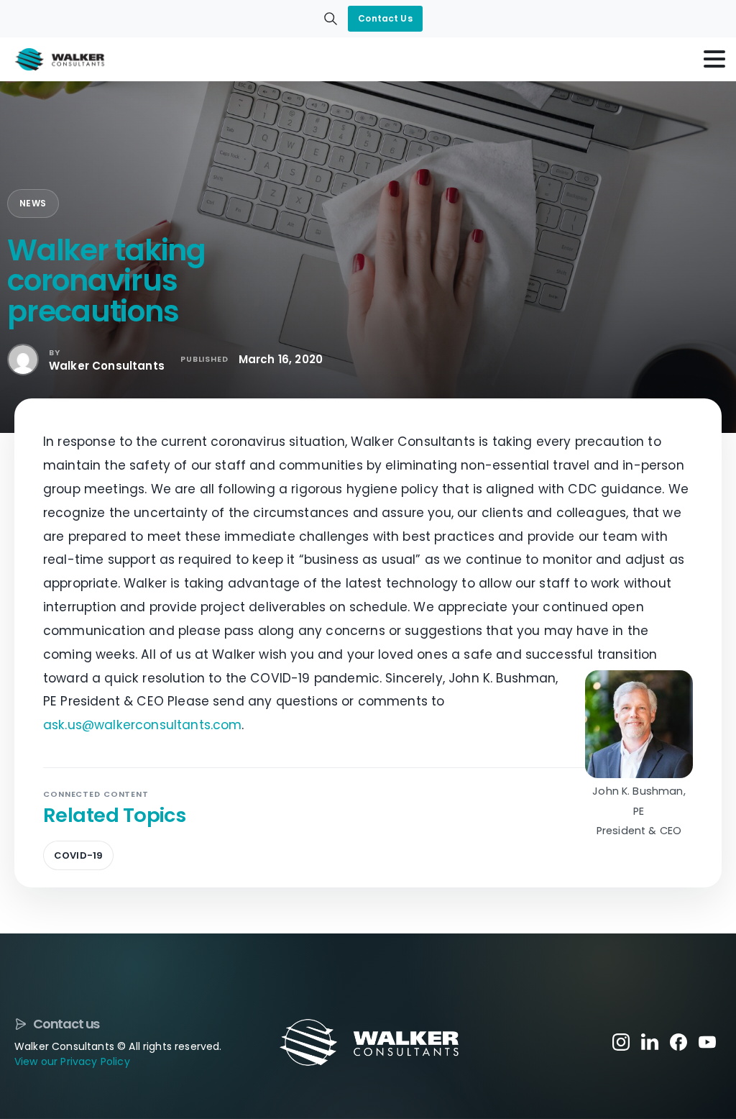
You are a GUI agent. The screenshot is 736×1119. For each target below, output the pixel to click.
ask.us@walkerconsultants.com (142, 725)
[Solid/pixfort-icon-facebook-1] (678, 1041)
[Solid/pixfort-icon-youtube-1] (707, 1041)
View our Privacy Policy (72, 1061)
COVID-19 (78, 855)
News (33, 203)
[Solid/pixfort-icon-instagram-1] (621, 1041)
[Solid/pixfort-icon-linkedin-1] (649, 1041)
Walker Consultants (107, 366)
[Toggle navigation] (714, 59)
